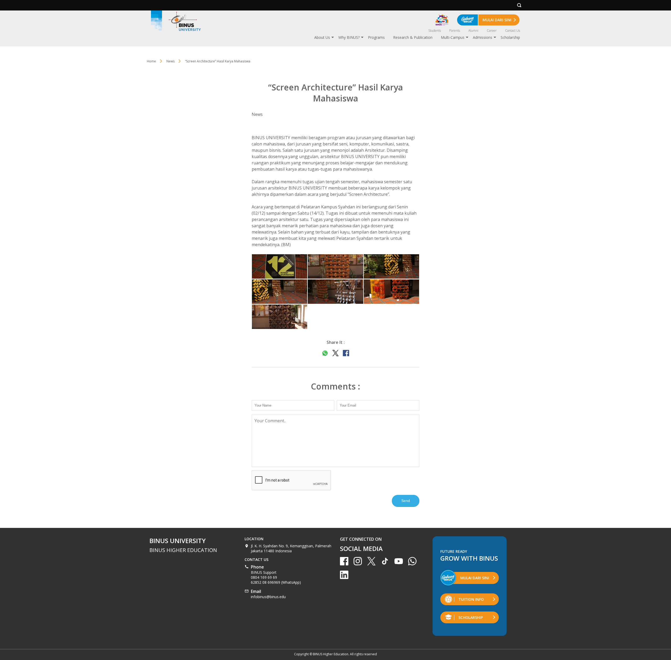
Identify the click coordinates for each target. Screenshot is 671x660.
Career (492, 30)
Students (434, 30)
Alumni (473, 30)
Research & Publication (412, 37)
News (170, 61)
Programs (376, 37)
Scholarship (510, 37)
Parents (454, 30)
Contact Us (512, 30)
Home (151, 61)
